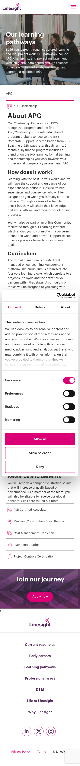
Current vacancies (40, 644)
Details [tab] (40, 307)
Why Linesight (40, 712)
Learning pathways (40, 667)
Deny (40, 466)
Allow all (40, 439)
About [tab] (65, 307)
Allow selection (40, 453)
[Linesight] (12, 7)
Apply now (40, 596)
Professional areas (40, 678)
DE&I (40, 689)
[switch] (69, 393)
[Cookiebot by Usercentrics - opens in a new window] (57, 295)
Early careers (40, 656)
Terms (41, 751)
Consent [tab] (14, 307)
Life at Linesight (40, 701)
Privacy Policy (21, 751)
